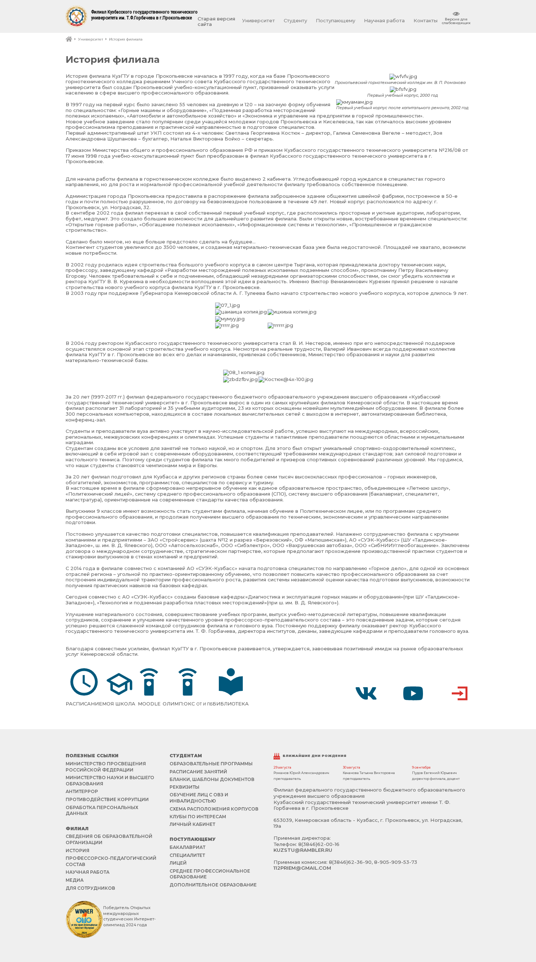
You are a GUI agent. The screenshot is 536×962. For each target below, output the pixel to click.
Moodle (149, 704)
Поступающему (335, 20)
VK (366, 693)
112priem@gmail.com (302, 868)
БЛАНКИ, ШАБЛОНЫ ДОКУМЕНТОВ (212, 779)
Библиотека (231, 704)
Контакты (425, 20)
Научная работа (384, 20)
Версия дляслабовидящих (456, 21)
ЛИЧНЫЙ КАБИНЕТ (192, 824)
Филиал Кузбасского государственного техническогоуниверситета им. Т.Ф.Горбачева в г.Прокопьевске (144, 14)
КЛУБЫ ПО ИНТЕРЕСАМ (198, 816)
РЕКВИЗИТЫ (184, 787)
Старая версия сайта (216, 21)
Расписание (84, 704)
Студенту (295, 20)
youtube (413, 693)
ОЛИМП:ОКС (188, 704)
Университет (258, 20)
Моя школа (118, 704)
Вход (459, 693)
